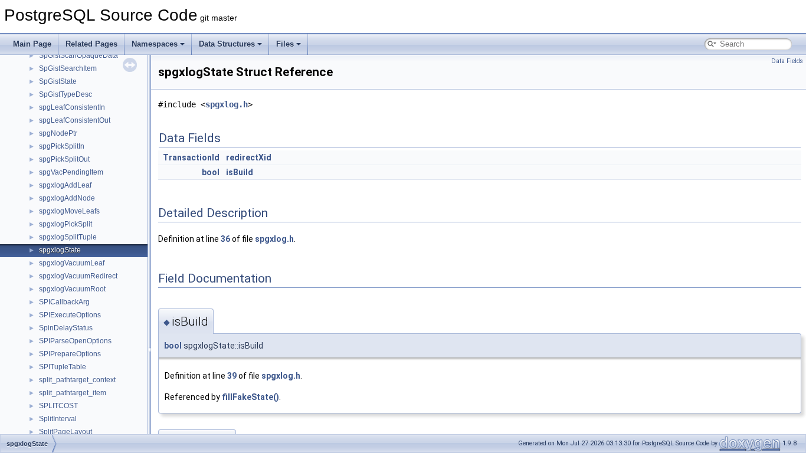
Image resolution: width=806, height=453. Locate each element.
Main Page (32, 44)
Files (285, 44)
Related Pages (91, 44)
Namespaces (155, 44)
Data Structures (227, 44)
